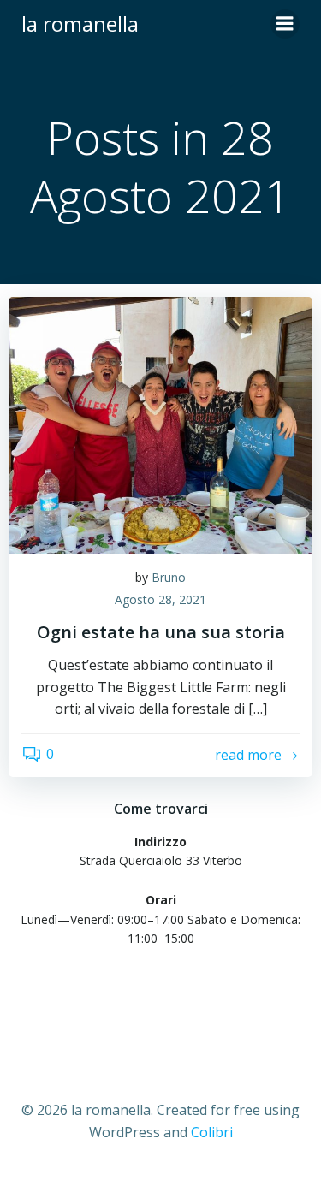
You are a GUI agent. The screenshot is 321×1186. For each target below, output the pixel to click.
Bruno (169, 577)
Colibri (212, 1132)
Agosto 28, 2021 (160, 599)
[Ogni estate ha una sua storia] (160, 423)
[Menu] (285, 24)
